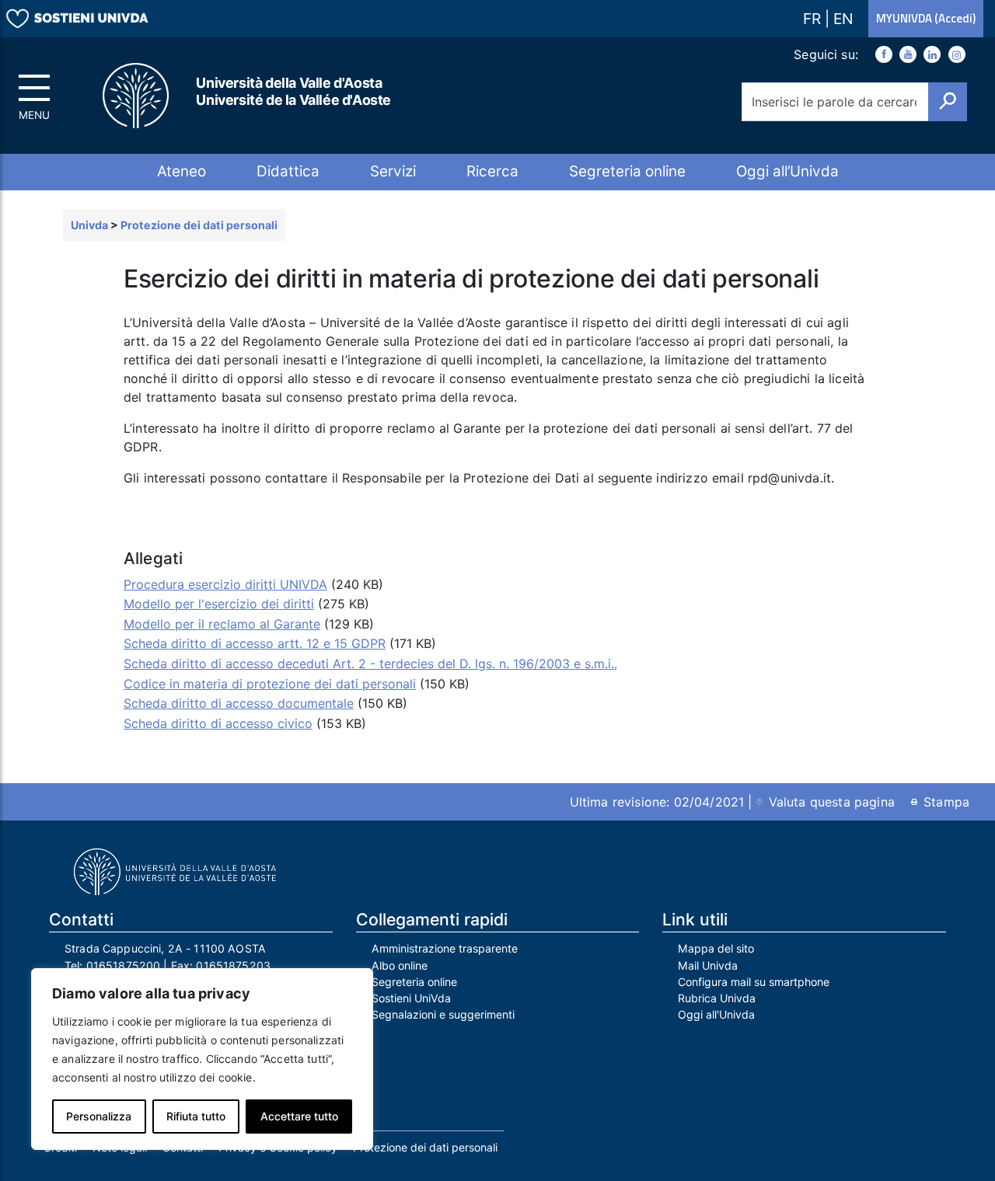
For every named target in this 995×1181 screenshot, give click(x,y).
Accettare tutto (299, 1116)
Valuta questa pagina (832, 802)
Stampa (946, 802)
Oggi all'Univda (716, 1014)
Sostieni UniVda (411, 998)
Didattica (288, 171)
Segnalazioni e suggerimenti (443, 1014)
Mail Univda (708, 965)
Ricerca (492, 171)
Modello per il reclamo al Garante (222, 624)
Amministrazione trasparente (445, 948)
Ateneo (181, 171)
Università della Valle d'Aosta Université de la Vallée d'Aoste (293, 91)
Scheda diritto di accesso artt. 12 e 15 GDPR (255, 643)
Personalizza (98, 1116)
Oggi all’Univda (787, 171)
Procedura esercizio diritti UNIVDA (225, 584)
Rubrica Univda (717, 998)
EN (843, 18)
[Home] (137, 96)
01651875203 (233, 965)
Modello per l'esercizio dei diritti (219, 603)
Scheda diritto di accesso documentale (239, 703)
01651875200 (123, 965)
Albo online (400, 965)
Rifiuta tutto (195, 1116)
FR (814, 18)
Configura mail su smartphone (753, 981)
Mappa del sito (716, 948)
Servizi (393, 171)
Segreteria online (627, 171)
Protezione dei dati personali (425, 1147)
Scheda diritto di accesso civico (218, 723)
